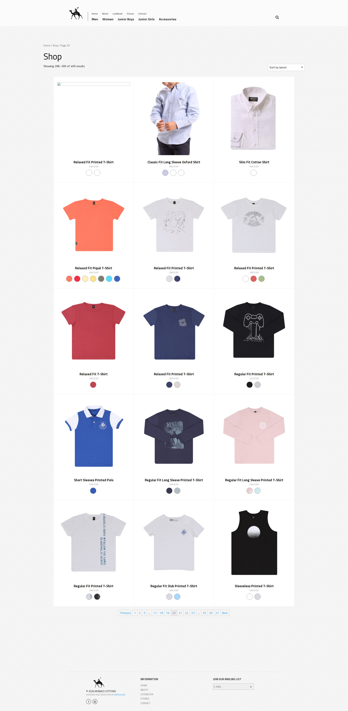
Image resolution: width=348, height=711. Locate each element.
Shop (55, 45)
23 (193, 613)
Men (95, 20)
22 (186, 613)
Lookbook (117, 13)
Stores (130, 13)
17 (155, 613)
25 (204, 613)
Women (107, 20)
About (105, 13)
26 (210, 613)
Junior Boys (126, 20)
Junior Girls (146, 20)
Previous (125, 613)
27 (217, 613)
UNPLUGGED (119, 694)
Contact (142, 13)
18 (161, 613)
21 (180, 613)
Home (95, 13)
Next (225, 613)
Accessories (167, 20)
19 (167, 613)
